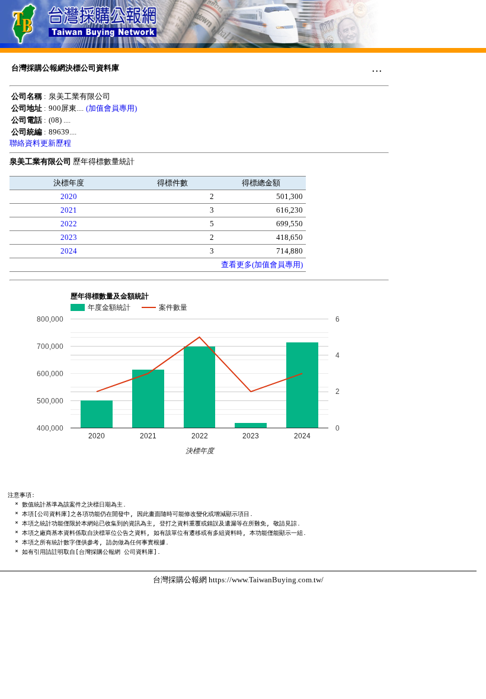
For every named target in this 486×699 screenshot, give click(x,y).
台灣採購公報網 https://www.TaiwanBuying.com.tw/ (238, 579)
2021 (68, 210)
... (377, 67)
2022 (68, 223)
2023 (68, 237)
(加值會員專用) (111, 108)
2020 (68, 196)
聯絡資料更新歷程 (40, 143)
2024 (68, 250)
